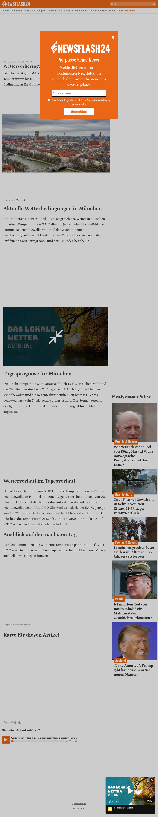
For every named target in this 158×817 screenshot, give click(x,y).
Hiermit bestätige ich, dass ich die (68, 100)
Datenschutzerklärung (98, 100)
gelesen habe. (79, 104)
